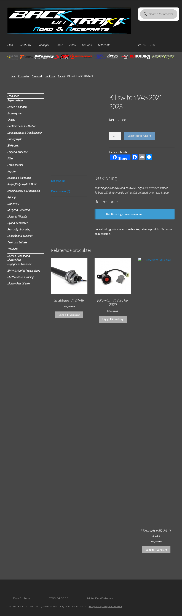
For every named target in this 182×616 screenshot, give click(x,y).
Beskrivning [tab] (58, 180)
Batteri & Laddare (17, 107)
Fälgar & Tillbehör (17, 152)
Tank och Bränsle (17, 242)
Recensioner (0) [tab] (60, 191)
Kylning (11, 197)
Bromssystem (15, 113)
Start (10, 45)
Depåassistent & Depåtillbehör (24, 132)
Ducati (61, 76)
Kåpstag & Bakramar (19, 177)
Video (72, 45)
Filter (10, 158)
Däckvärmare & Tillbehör (21, 126)
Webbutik (25, 45)
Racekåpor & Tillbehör (20, 235)
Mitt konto (104, 45)
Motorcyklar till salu (18, 283)
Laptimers (13, 203)
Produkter (23, 76)
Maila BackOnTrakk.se (100, 598)
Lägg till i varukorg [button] (69, 314)
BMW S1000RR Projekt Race (23, 270)
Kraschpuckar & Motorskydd (23, 190)
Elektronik (37, 76)
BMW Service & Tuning (20, 277)
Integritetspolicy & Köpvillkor (105, 606)
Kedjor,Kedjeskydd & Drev (21, 184)
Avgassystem (15, 100)
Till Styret (12, 248)
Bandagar (43, 45)
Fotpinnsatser (15, 165)
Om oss (87, 45)
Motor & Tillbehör (17, 216)
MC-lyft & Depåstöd (18, 210)
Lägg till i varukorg (139, 135)
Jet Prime (50, 76)
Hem (13, 76)
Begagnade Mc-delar (19, 264)
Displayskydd (14, 139)
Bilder (59, 45)
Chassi (11, 119)
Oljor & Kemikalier (17, 223)
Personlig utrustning (18, 229)
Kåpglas (12, 171)
